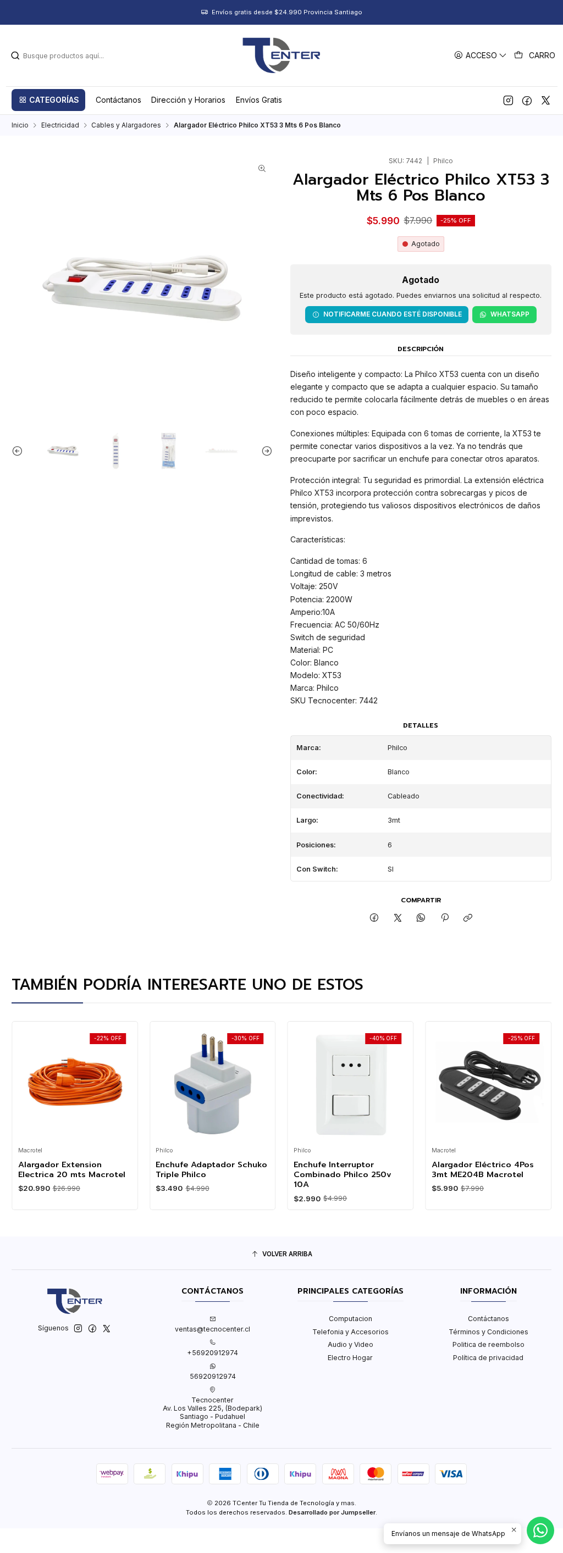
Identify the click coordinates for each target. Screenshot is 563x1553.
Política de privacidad (488, 1358)
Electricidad (60, 125)
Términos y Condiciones (488, 1332)
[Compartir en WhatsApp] (421, 918)
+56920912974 (212, 1353)
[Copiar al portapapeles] (468, 918)
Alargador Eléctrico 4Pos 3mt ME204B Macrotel (469, 1169)
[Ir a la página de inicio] (281, 55)
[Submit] (15, 55)
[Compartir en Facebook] (374, 918)
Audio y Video (350, 1344)
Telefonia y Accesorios (350, 1332)
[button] (48, 100)
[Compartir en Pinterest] (445, 918)
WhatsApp (509, 314)
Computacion (350, 1318)
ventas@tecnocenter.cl (212, 1329)
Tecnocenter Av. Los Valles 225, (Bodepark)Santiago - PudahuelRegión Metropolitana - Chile (212, 1412)
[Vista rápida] (16, 1081)
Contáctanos (488, 1318)
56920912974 (213, 1376)
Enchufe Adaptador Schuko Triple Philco (198, 1169)
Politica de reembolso (488, 1344)
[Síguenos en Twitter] (545, 100)
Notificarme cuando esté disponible (392, 314)
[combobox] (66, 55)
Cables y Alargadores (126, 125)
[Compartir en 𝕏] (398, 918)
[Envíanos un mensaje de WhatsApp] (540, 1530)
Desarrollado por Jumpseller (332, 1512)
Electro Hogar (350, 1358)
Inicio (20, 125)
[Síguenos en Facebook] (527, 100)
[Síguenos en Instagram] (508, 100)
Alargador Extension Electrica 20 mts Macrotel (58, 1169)
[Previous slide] (20, 451)
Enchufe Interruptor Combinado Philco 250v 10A (329, 1174)
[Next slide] (264, 451)
